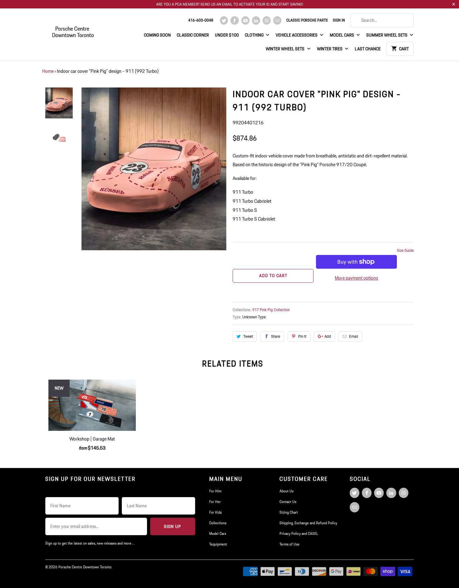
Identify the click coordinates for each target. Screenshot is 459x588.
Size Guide (405, 250)
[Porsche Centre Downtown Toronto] (73, 29)
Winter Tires (330, 48)
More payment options (356, 278)
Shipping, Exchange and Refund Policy (308, 523)
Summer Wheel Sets (387, 35)
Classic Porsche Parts (307, 20)
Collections (217, 523)
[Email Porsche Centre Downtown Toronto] (277, 20)
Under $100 (227, 35)
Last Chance (368, 48)
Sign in (339, 20)
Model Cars (342, 35)
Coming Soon (157, 35)
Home (48, 71)
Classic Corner (193, 35)
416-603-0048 (200, 20)
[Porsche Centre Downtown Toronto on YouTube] (245, 20)
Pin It (302, 336)
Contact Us (287, 502)
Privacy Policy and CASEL (298, 533)
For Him (215, 491)
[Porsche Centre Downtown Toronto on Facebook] (234, 20)
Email (353, 336)
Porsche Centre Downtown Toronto (84, 567)
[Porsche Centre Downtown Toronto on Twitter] (224, 20)
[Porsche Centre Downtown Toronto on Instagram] (267, 20)
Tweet (248, 336)
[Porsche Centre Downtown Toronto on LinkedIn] (256, 20)
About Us (286, 491)
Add (327, 336)
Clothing (254, 35)
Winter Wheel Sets (285, 48)
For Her (215, 502)
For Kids (215, 512)
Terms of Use (289, 544)
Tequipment (218, 544)
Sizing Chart (288, 512)
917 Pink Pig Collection (271, 309)
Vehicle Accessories (297, 35)
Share (275, 336)
